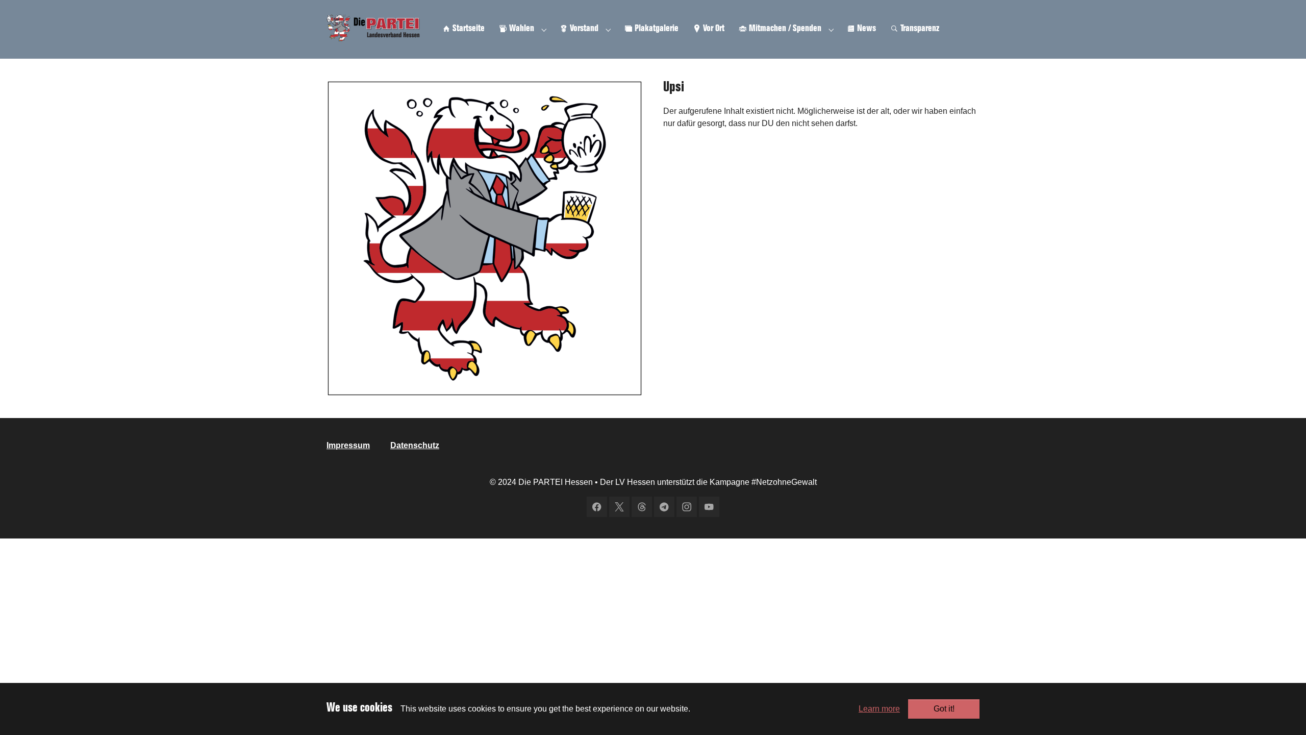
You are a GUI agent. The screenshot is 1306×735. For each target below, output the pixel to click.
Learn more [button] (879, 708)
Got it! (944, 708)
